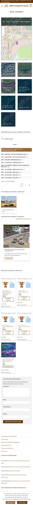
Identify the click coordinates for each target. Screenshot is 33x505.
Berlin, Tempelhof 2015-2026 (8, 327)
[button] (2, 6)
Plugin (30, 59)
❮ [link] (17, 185)
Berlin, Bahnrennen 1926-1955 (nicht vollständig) (7, 293)
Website (5, 414)
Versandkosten (6, 306)
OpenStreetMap (19, 59)
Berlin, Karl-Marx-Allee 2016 (24, 327)
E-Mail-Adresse (7, 406)
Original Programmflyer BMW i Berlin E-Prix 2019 (8, 361)
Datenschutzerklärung (7, 448)
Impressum (4, 451)
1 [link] (21, 185)
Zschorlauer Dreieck (14, 470)
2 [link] (25, 185)
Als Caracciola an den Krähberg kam (20, 466)
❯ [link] (29, 185)
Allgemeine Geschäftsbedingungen (10, 442)
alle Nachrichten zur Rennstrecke (23, 218)
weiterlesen (9, 258)
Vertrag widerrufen (6, 445)
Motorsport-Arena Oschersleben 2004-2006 (15, 482)
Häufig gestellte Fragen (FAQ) (9, 436)
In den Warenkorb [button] (8, 366)
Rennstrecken (15, 21)
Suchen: (15, 144)
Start (3, 21)
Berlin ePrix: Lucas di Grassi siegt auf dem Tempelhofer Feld (15, 250)
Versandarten (4, 439)
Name (5, 399)
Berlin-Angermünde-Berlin (23, 292)
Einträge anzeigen (9, 138)
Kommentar (6, 386)
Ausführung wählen (8, 299)
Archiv (8, 21)
